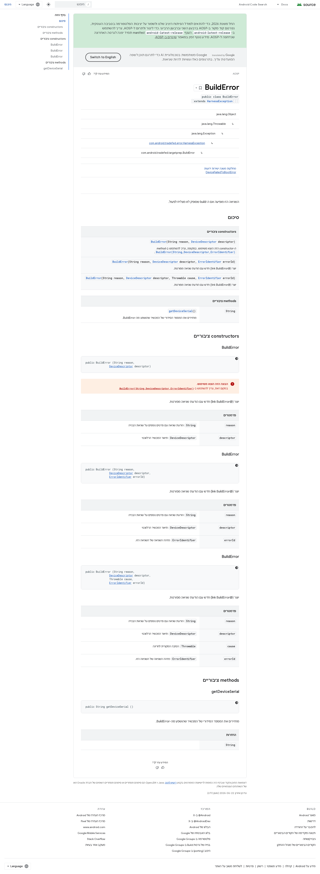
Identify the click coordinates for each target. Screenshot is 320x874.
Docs (284, 4)
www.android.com (94, 827)
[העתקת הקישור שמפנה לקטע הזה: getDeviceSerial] (207, 692)
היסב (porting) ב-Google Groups (191, 850)
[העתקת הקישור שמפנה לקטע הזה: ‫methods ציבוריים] (199, 680)
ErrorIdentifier (209, 261)
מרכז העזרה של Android (90, 815)
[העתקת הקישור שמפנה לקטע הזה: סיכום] (224, 218)
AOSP (236, 73)
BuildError (158, 241)
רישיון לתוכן (170, 782)
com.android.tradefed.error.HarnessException (177, 143)
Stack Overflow (96, 839)
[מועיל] (89, 74)
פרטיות (250, 866)
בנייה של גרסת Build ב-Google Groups (188, 845)
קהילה (288, 866)
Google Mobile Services (91, 833)
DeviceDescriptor (203, 241)
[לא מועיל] (83, 74)
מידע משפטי (274, 866)
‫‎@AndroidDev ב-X (199, 821)
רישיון (260, 866)
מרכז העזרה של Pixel (93, 821)
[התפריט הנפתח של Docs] (276, 4)
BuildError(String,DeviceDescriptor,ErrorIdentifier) (195, 252)
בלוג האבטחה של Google (195, 833)
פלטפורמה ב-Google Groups (193, 839)
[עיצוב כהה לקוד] (236, 358)
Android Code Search (253, 4)
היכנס (7, 4)
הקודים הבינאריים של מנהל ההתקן (296, 845)
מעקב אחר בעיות (95, 845)
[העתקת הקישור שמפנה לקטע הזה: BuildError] (218, 348)
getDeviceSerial (181, 311)
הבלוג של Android (199, 827)
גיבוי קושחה (309, 839)
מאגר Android (307, 815)
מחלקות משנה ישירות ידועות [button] (220, 170)
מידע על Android (306, 866)
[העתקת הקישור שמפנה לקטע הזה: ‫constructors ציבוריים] (190, 336)
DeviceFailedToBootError (221, 172)
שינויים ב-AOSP (166, 37)
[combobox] (73, 4)
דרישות (311, 821)
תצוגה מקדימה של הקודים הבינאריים (295, 833)
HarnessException (220, 101)
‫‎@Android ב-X (201, 815)
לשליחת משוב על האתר (228, 866)
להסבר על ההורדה (305, 827)
